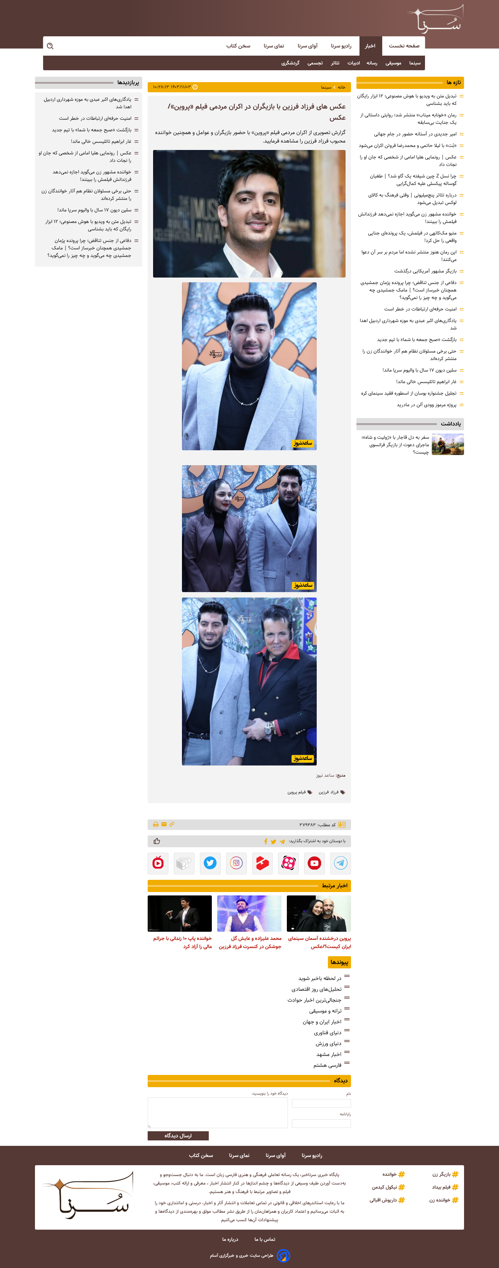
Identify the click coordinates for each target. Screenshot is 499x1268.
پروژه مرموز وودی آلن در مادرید (427, 405)
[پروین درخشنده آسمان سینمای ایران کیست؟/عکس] (319, 913)
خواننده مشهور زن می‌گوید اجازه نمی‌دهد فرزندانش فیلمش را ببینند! (92, 175)
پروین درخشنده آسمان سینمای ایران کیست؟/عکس (319, 942)
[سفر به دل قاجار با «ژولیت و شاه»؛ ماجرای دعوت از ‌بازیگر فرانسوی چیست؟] (448, 444)
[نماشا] (158, 864)
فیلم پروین (297, 792)
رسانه (373, 63)
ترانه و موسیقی (325, 1011)
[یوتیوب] (314, 864)
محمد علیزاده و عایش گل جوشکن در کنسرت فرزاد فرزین (250, 942)
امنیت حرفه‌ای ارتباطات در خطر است (420, 309)
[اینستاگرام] (236, 864)
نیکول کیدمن (384, 1187)
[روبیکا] (184, 864)
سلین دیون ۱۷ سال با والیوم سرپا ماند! (420, 370)
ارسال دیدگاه (178, 1136)
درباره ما (231, 1239)
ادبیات (354, 63)
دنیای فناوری (327, 1032)
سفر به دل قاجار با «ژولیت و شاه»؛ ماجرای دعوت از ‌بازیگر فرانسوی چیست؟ (395, 445)
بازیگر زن (441, 1174)
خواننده (390, 1174)
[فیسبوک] (264, 841)
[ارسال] (164, 824)
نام (348, 1094)
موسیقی (394, 63)
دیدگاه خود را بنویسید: (270, 1093)
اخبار (371, 46)
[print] (156, 825)
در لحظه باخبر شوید (319, 978)
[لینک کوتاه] (171, 825)
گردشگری (291, 63)
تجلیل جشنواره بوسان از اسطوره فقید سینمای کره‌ (409, 393)
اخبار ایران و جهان (322, 1022)
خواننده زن (439, 1200)
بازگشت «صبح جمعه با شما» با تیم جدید (417, 339)
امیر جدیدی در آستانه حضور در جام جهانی (415, 134)
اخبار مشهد (328, 1054)
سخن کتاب (239, 46)
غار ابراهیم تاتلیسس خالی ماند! (426, 381)
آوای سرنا (308, 46)
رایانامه (345, 1114)
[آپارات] (288, 864)
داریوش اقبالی (383, 1200)
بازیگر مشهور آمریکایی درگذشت (425, 271)
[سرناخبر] (435, 18)
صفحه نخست (404, 46)
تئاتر (336, 63)
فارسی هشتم (327, 1065)
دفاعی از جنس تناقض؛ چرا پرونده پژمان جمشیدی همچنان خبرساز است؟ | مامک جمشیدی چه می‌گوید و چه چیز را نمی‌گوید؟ (409, 290)
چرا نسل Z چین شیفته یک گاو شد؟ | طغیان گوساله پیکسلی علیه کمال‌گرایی (413, 179)
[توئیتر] (272, 841)
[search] (51, 46)
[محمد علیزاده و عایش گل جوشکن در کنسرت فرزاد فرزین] (249, 913)
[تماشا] (263, 864)
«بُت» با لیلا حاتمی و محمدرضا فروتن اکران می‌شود (408, 145)
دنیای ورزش (328, 1043)
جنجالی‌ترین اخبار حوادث (314, 1000)
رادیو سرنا (342, 46)
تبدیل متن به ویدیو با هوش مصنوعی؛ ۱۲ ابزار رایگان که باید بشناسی (88, 225)
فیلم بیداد (441, 1187)
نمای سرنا (274, 46)
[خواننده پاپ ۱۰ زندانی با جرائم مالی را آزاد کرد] (180, 913)
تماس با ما (266, 1239)
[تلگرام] (281, 841)
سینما (415, 63)
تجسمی (316, 63)
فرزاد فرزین (329, 792)
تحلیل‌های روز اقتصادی (316, 989)
